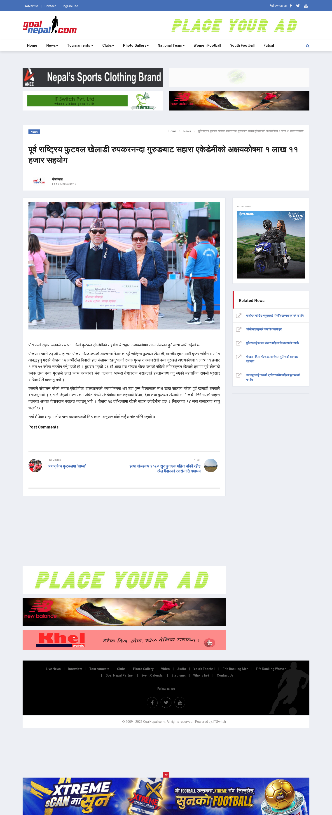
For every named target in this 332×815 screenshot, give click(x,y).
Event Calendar (152, 675)
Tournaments (79, 45)
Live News (53, 669)
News (51, 45)
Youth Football (242, 45)
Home (32, 45)
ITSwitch (219, 721)
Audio (181, 669)
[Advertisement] (124, 531)
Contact (50, 6)
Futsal (269, 45)
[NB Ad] (124, 624)
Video (165, 669)
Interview (75, 669)
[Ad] (124, 593)
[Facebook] (291, 5)
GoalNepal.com (51, 25)
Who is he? (201, 675)
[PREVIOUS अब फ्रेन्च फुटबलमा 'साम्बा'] (74, 474)
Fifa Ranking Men (235, 669)
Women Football (207, 45)
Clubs (107, 45)
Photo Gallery (134, 45)
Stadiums (178, 675)
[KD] (124, 649)
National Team (170, 45)
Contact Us (225, 675)
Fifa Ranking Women (271, 669)
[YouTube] (305, 5)
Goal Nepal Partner (119, 675)
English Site (70, 6)
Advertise (32, 6)
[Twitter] (298, 5)
